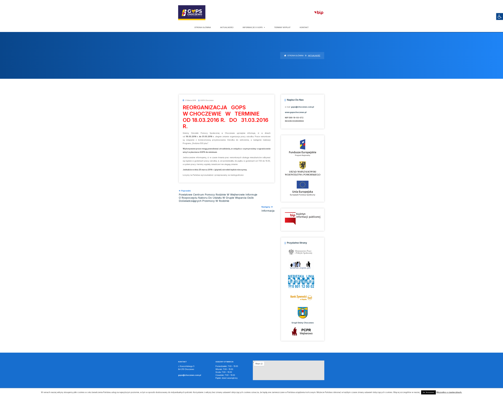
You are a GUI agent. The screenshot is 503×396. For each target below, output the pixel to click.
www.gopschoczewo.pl (296, 112)
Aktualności (226, 27)
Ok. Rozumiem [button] (428, 392)
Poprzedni (218, 196)
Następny (267, 209)
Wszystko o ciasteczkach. (449, 392)
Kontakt (304, 27)
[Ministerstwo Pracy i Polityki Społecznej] (302, 253)
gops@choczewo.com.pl (302, 107)
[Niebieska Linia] (302, 282)
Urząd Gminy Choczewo (303, 323)
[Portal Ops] (302, 266)
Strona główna (202, 27)
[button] (499, 16)
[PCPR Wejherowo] (302, 331)
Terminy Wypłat (282, 27)
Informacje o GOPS (253, 27)
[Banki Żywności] (302, 298)
